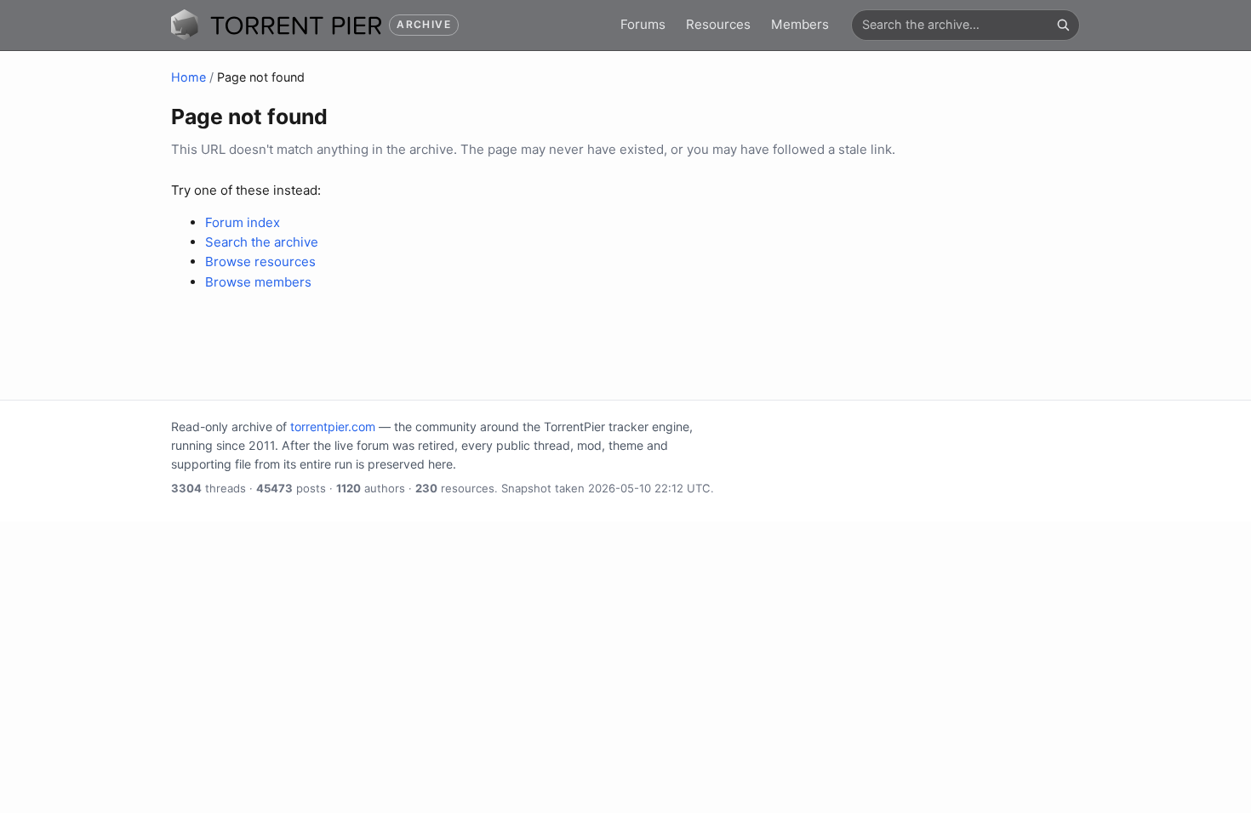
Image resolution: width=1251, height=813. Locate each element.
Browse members (258, 282)
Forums (642, 24)
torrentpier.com (332, 426)
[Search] (1063, 25)
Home (188, 77)
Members (800, 24)
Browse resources (260, 261)
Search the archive (261, 242)
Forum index (242, 222)
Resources (718, 24)
